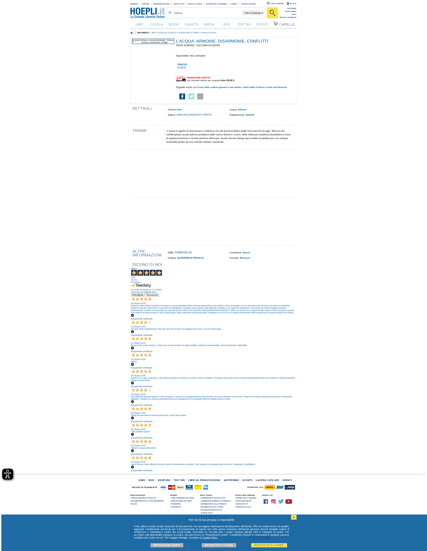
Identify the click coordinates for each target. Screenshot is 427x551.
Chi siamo (291, 8)
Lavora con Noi (248, 4)
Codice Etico (207, 513)
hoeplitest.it (242, 504)
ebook (209, 24)
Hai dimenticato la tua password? (147, 501)
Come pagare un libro (181, 501)
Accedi (293, 3)
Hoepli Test (179, 4)
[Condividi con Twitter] (191, 98)
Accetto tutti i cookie (269, 545)
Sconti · (248, 480)
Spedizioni (176, 504)
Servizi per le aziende (216, 4)
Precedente (137, 295)
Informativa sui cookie (212, 507)
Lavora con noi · (268, 480)
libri (139, 24)
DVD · (152, 480)
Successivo (152, 295)
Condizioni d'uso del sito (213, 498)
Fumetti (191, 24)
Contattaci (176, 507)
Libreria (134, 4)
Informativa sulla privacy (214, 504)
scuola (156, 24)
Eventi (234, 4)
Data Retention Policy (211, 510)
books (174, 24)
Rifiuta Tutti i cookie (219, 545)
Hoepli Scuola (195, 4)
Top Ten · (180, 480)
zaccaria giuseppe (208, 45)
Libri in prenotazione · (205, 480)
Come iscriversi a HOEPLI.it (143, 498)
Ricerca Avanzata (288, 17)
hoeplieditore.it (244, 501)
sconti (262, 24)
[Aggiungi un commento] (200, 98)
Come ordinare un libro (182, 498)
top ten (244, 24)
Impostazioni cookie (167, 545)
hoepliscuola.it (243, 507)
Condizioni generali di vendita (216, 501)
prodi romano (185, 45)
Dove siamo (290, 11)
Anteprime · (232, 480)
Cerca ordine (277, 3)
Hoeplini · (165, 480)
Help (294, 14)
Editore (145, 4)
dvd (227, 24)
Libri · (142, 480)
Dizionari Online (161, 4)
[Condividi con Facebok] (182, 98)
